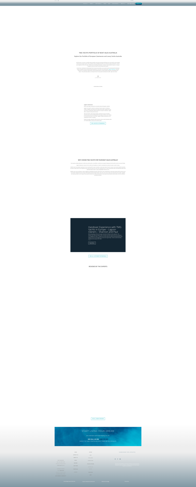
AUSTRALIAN (90, 466)
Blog (109, 3)
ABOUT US (76, 457)
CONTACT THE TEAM (84, 441)
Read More (92, 243)
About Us (122, 3)
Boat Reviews (98, 3)
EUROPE (90, 468)
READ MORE (72, 310)
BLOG (76, 460)
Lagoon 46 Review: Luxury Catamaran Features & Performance (98, 270)
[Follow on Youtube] (58, 0)
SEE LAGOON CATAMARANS (98, 123)
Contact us (138, 3)
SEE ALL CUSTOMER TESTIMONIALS (98, 256)
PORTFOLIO (75, 469)
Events (105, 3)
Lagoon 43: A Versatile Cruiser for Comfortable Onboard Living (98, 365)
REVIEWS (75, 463)
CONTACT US (75, 454)
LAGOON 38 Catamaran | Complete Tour (98, 316)
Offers (91, 3)
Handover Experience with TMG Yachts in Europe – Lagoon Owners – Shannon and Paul (104, 229)
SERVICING (90, 472)
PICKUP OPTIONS (90, 463)
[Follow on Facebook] (56, 0)
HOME (75, 452)
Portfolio (85, 3)
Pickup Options (115, 3)
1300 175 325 (103, 439)
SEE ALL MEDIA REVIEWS (98, 418)
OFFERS (90, 452)
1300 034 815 (62, 470)
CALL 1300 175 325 (130, 3)
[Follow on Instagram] (55, 0)
